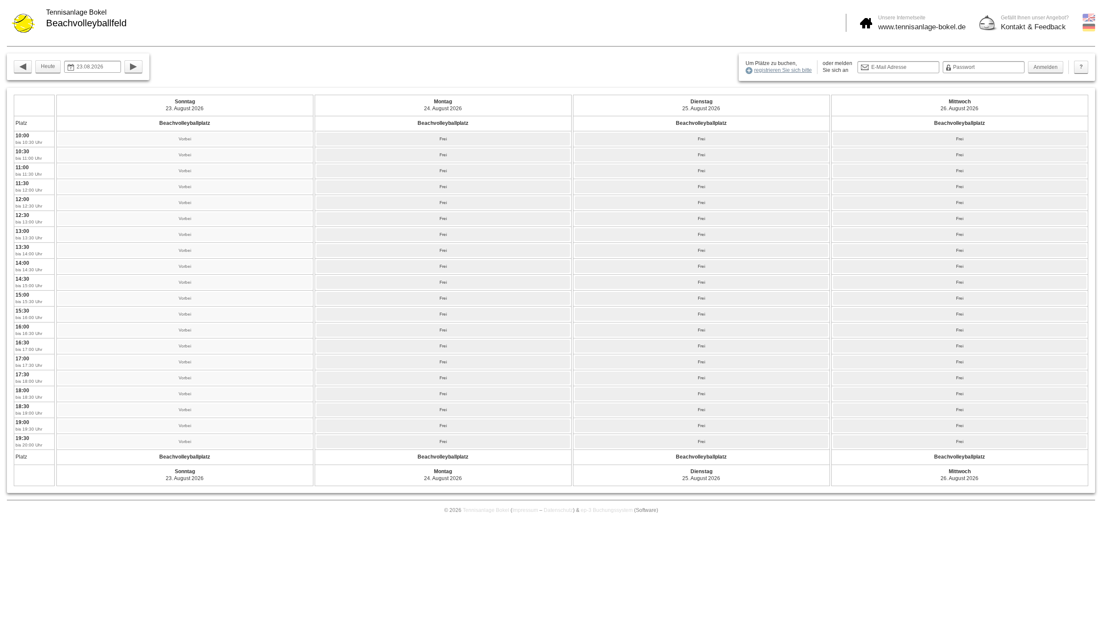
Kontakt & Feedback (1033, 27)
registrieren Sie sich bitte (783, 70)
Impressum (525, 510)
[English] (1089, 20)
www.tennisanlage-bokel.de (922, 27)
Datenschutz (558, 510)
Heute (48, 66)
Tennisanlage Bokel (486, 510)
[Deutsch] (1089, 30)
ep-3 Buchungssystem (607, 510)
